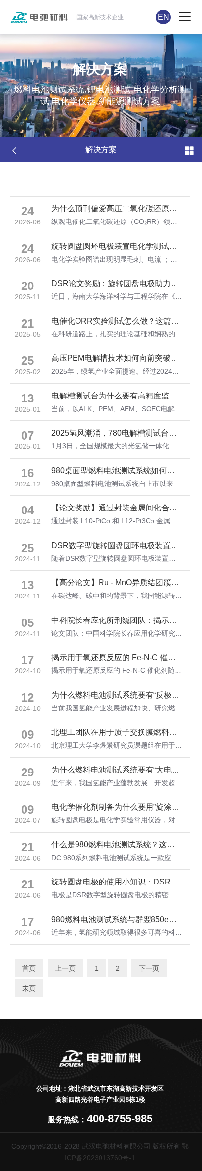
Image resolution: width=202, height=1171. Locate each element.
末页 (29, 988)
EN (163, 17)
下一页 (149, 968)
